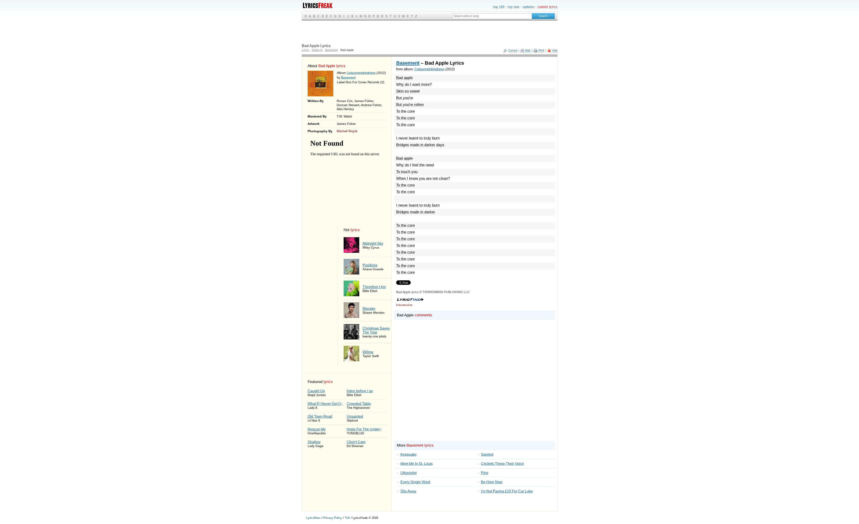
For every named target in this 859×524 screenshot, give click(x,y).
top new (513, 7)
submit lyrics (547, 7)
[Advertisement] (474, 388)
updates (529, 7)
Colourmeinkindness (361, 73)
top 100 (498, 7)
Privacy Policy (332, 518)
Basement (348, 77)
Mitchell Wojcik (347, 131)
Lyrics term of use (404, 304)
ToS (347, 518)
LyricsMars (313, 518)
